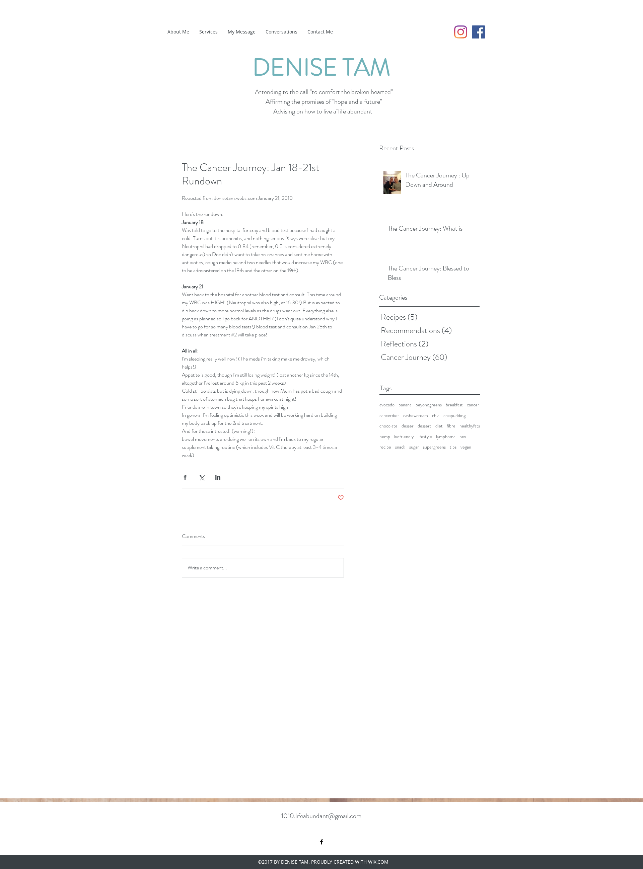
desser (408, 426)
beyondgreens (429, 405)
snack (400, 447)
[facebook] (321, 842)
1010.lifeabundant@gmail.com (321, 816)
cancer (473, 405)
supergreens (434, 447)
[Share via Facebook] (185, 477)
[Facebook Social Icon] (478, 31)
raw (462, 436)
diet (439, 426)
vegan (465, 447)
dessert (424, 426)
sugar (414, 447)
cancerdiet (389, 415)
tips (453, 447)
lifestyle (425, 436)
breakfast (454, 405)
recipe (385, 447)
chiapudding (454, 415)
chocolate (388, 426)
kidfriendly (404, 436)
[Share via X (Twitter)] (201, 477)
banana (405, 405)
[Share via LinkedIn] (218, 477)
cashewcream (415, 415)
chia (435, 415)
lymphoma (445, 436)
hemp (384, 436)
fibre (451, 426)
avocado (387, 405)
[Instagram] (460, 31)
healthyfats (469, 426)
